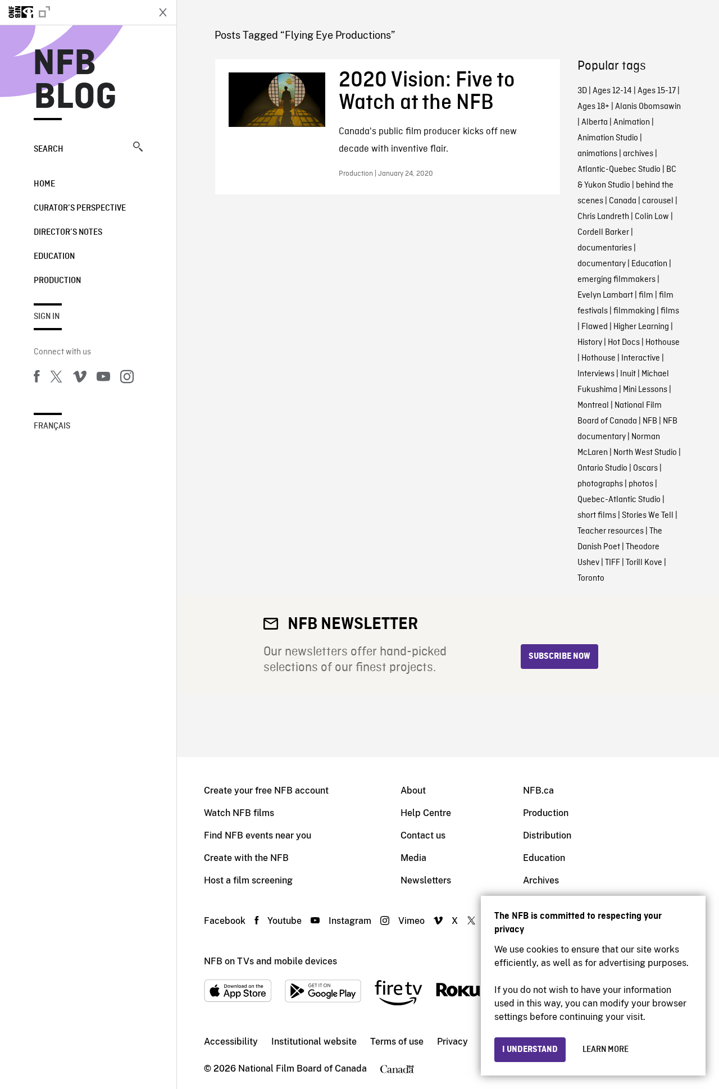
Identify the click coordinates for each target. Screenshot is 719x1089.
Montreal (593, 405)
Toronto (590, 578)
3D (582, 91)
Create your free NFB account (266, 790)
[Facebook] (36, 378)
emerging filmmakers (616, 279)
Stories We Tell (648, 515)
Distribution (547, 835)
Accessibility (231, 1041)
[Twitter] (56, 378)
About (413, 790)
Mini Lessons (645, 389)
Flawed (594, 326)
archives (638, 154)
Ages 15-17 (657, 91)
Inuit (628, 374)
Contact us (423, 835)
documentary (601, 264)
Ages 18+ (593, 106)
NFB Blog (75, 81)
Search (48, 149)
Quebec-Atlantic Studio (619, 499)
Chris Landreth (603, 216)
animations (597, 154)
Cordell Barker (603, 232)
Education (54, 256)
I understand (530, 1049)
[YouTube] (103, 378)
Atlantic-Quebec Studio (619, 169)
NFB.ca (538, 790)
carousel (658, 201)
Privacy (452, 1041)
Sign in (47, 316)
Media (413, 858)
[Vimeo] (80, 378)
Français (52, 426)
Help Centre (426, 813)
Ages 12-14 (612, 91)
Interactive (640, 358)
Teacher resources (610, 531)
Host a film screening (248, 880)
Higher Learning (641, 326)
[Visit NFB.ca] (74, 12)
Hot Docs (624, 342)
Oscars (645, 468)
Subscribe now (559, 656)
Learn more (606, 1049)
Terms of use (397, 1041)
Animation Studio (607, 138)
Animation (631, 122)
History (589, 342)
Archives (541, 880)
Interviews (596, 374)
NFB (650, 421)
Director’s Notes (68, 232)
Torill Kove (644, 562)
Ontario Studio (602, 468)
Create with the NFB (246, 858)
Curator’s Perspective (80, 208)
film (646, 295)
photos (641, 484)
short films (596, 515)
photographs (600, 484)
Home (44, 184)
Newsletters (426, 880)
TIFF (612, 562)
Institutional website (314, 1041)
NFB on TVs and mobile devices (270, 961)
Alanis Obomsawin (648, 106)
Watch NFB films (239, 813)
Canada (622, 201)
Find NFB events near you (257, 835)
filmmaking (634, 311)
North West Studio (645, 452)
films (670, 311)
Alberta (594, 122)
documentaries (604, 248)
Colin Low (652, 216)
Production (57, 280)
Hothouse (662, 342)
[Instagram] (127, 378)
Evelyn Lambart (605, 295)
